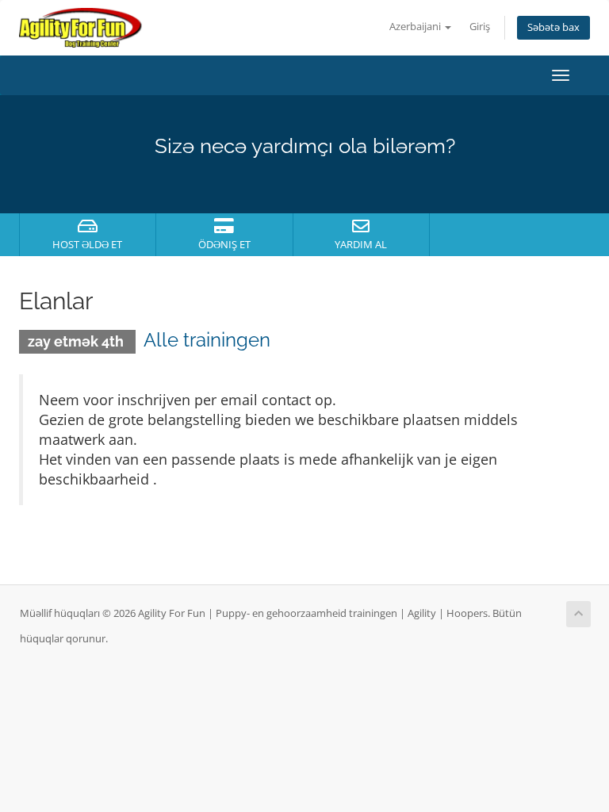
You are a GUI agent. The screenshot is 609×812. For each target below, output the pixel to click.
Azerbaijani (416, 26)
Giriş (479, 26)
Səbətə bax (553, 27)
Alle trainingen (207, 339)
